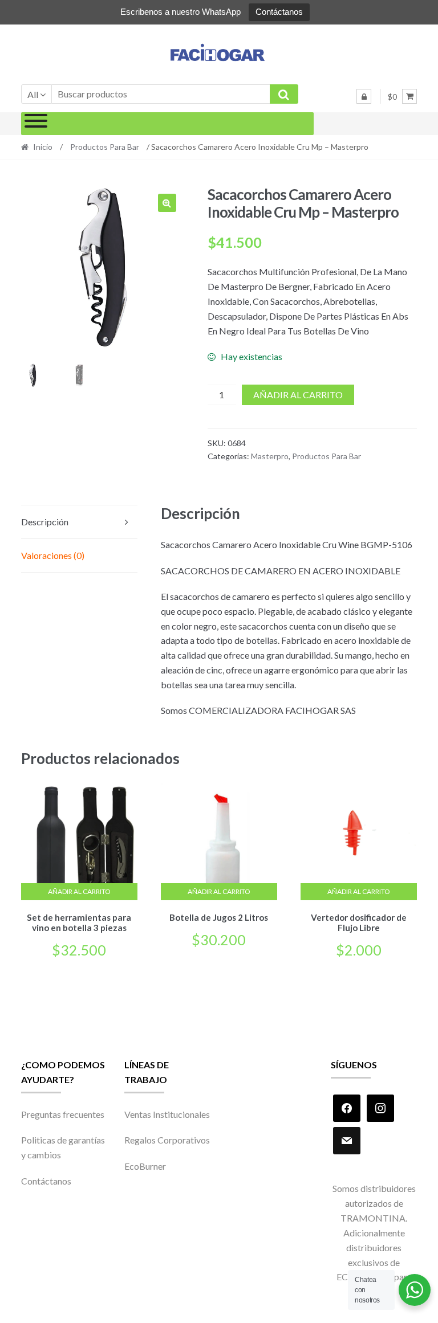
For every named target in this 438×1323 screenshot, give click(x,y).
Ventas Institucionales (167, 1114)
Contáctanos (279, 12)
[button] (167, 203)
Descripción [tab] (44, 521)
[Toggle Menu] (36, 123)
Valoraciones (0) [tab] (52, 555)
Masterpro (270, 456)
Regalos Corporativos (167, 1139)
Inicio (42, 147)
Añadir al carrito (298, 394)
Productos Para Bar (104, 147)
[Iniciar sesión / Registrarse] (363, 96)
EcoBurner (145, 1166)
